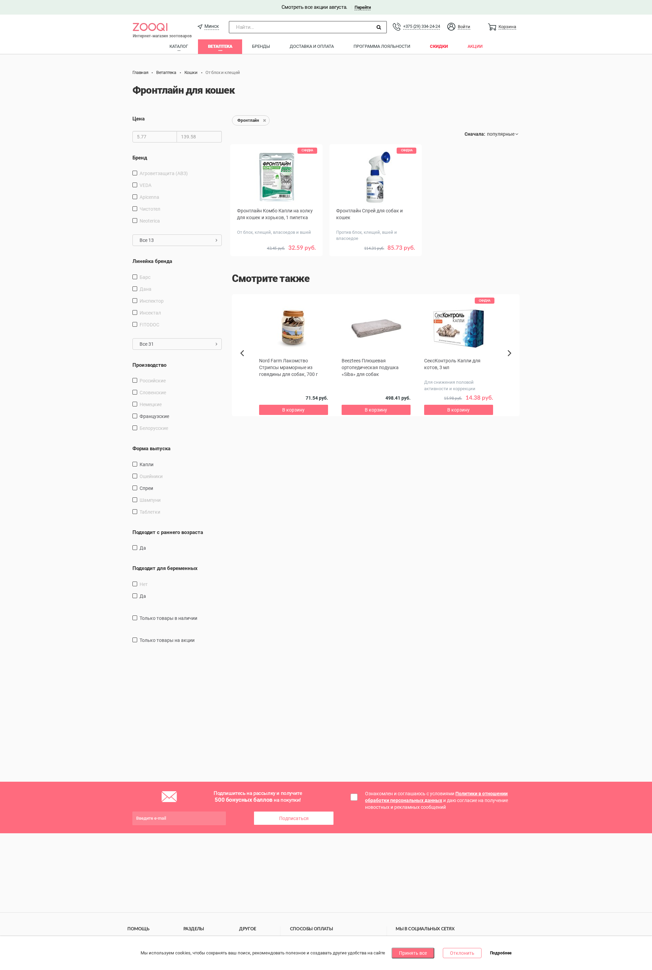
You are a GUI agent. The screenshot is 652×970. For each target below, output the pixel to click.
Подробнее (500, 953)
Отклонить (462, 953)
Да (143, 548)
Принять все (413, 953)
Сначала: (475, 134)
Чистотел (150, 209)
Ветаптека (220, 46)
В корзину (375, 258)
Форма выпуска (151, 448)
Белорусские (154, 428)
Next (510, 360)
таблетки (150, 512)
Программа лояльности (382, 46)
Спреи (146, 488)
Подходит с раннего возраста (167, 532)
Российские (153, 380)
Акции (475, 46)
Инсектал (150, 313)
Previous (245, 364)
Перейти (362, 7)
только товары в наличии (168, 618)
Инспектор (152, 301)
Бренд (139, 158)
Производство (149, 365)
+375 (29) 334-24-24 (421, 26)
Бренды (261, 46)
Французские (154, 416)
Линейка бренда (152, 261)
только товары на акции (167, 640)
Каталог (178, 46)
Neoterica (150, 221)
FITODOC (149, 324)
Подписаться (294, 818)
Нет (144, 584)
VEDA (145, 185)
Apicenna (149, 197)
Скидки (439, 46)
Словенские (153, 392)
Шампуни (150, 500)
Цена (138, 119)
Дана (145, 289)
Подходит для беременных (165, 568)
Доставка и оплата (312, 46)
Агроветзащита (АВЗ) (164, 173)
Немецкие (151, 404)
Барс (145, 277)
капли (146, 464)
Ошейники (151, 476)
